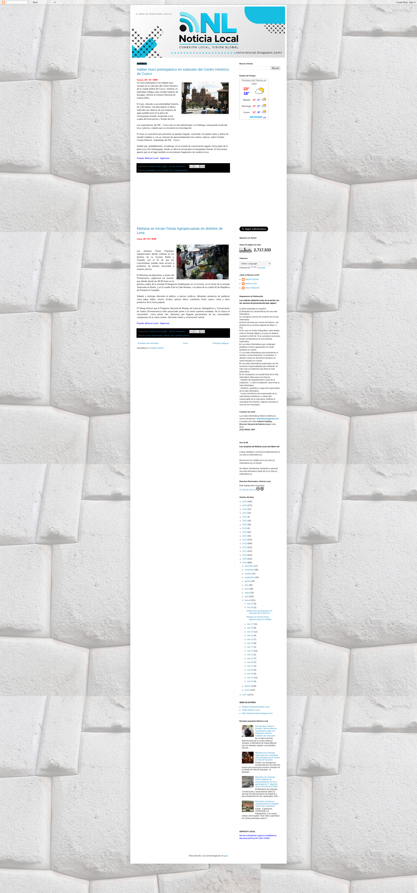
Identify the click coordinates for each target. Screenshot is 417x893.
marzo (248, 600)
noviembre (250, 570)
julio (247, 585)
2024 (244, 509)
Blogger (224, 856)
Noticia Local (251, 283)
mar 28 (250, 607)
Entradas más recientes (148, 343)
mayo (247, 593)
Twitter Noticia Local (251, 710)
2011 (244, 551)
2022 (244, 517)
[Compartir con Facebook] (200, 166)
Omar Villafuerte (252, 288)
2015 (244, 536)
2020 (244, 524)
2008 (244, 562)
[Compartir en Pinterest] (203, 166)
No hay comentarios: (177, 166)
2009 (244, 559)
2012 (244, 547)
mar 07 (250, 666)
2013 (244, 543)
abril (247, 596)
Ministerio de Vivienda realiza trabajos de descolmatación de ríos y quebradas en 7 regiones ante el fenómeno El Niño (266, 782)
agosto (248, 581)
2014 (244, 540)
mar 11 (250, 654)
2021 (244, 521)
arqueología (151, 170)
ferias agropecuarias (154, 335)
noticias (166, 170)
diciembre (249, 566)
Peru (171, 170)
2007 (244, 695)
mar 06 (250, 670)
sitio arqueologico (181, 170)
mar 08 (250, 662)
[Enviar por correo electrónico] (191, 166)
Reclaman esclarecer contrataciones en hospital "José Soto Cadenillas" (267, 803)
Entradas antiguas (221, 343)
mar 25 (250, 632)
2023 (244, 513)
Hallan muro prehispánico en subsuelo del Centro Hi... (259, 612)
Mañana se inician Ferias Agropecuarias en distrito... (260, 618)
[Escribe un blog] (194, 166)
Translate (261, 268)
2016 (244, 532)
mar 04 (250, 677)
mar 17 (250, 647)
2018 (244, 528)
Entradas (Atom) (156, 348)
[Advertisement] (183, 200)
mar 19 (250, 639)
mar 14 (250, 651)
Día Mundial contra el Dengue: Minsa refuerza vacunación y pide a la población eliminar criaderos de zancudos (266, 731)
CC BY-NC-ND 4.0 (247, 490)
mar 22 (250, 635)
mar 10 (250, 658)
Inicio (185, 343)
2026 (244, 501)
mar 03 (250, 681)
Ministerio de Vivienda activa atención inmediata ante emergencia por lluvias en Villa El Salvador (267, 756)
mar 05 (250, 674)
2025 (244, 505)
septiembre (250, 577)
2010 (244, 555)
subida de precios (182, 335)
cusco (159, 170)
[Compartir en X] (197, 166)
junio (247, 589)
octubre (248, 574)
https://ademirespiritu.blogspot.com (257, 713)
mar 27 (250, 624)
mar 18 (250, 643)
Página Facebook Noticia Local (256, 707)
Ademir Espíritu (252, 279)
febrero (248, 686)
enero (247, 690)
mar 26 (250, 628)
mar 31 (250, 604)
